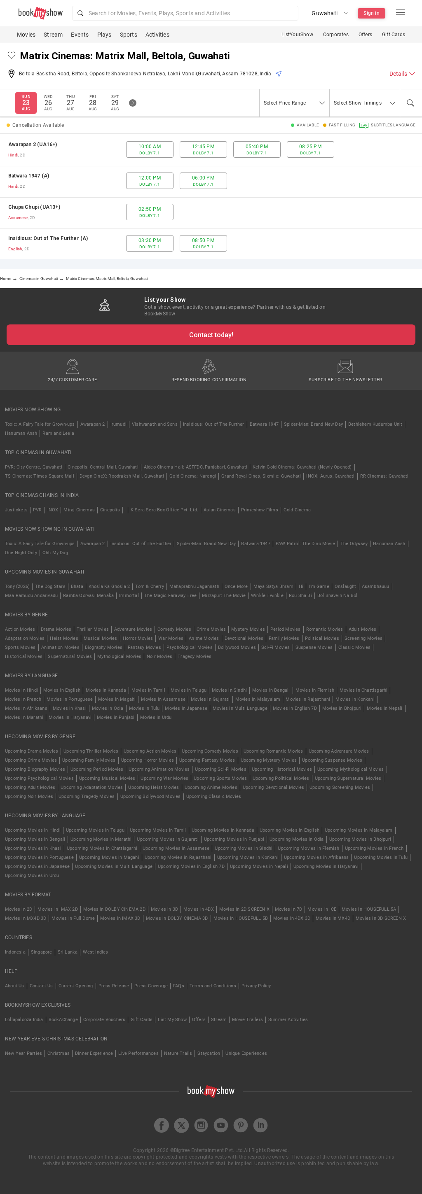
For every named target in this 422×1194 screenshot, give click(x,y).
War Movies (170, 638)
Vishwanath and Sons (155, 424)
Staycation (208, 1053)
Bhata (77, 586)
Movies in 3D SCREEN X (381, 918)
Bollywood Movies (237, 647)
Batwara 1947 (264, 424)
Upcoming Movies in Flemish (308, 848)
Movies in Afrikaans (26, 708)
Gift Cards (393, 34)
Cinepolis (110, 510)
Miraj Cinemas (79, 510)
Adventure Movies (133, 629)
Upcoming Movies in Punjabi (234, 839)
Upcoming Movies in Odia (297, 839)
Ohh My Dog (55, 552)
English (15, 249)
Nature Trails (178, 1053)
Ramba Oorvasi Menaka (88, 595)
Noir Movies (159, 656)
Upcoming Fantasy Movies (207, 760)
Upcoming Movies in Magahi (109, 857)
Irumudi (118, 424)
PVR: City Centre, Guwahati (33, 467)
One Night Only (21, 552)
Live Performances (138, 1053)
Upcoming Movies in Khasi (33, 848)
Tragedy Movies (194, 656)
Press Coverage (151, 986)
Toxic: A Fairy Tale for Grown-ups (40, 424)
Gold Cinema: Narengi (192, 476)
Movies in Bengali (271, 690)
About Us (14, 986)
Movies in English (61, 690)
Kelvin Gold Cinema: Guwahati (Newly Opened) (302, 467)
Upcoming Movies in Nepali (259, 866)
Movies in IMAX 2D (57, 909)
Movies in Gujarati (210, 699)
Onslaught (345, 586)
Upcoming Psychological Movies (39, 778)
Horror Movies (138, 638)
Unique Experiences (246, 1053)
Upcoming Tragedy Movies (87, 796)
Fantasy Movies (144, 647)
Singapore (41, 952)
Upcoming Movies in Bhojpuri (360, 839)
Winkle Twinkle (267, 595)
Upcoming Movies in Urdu (32, 875)
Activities (157, 34)
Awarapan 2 (92, 424)
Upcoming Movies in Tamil (158, 830)
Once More (236, 586)
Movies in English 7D (295, 708)
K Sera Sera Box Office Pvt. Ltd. (164, 510)
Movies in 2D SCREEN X (244, 909)
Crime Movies (211, 629)
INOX (53, 510)
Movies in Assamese (163, 699)
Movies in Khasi (70, 708)
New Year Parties (23, 1053)
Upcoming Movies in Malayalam (359, 830)
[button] (185, 13)
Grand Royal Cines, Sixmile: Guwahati (261, 476)
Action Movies (20, 629)
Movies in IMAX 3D (120, 918)
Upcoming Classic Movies (213, 796)
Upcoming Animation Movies (159, 769)
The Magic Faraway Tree (170, 595)
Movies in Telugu (188, 690)
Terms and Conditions (213, 986)
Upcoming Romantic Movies (273, 751)
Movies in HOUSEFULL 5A (369, 909)
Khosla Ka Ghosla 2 (109, 586)
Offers (365, 34)
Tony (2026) (17, 586)
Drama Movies (56, 629)
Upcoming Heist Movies (153, 787)
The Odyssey (354, 543)
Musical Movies (100, 638)
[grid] (211, 196)
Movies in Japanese (186, 708)
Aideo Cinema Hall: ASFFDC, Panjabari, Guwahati (195, 467)
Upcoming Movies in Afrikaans (316, 857)
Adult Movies (362, 629)
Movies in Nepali (384, 708)
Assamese (18, 217)
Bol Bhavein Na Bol (337, 595)
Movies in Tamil (148, 690)
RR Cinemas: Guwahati (384, 476)
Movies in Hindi (21, 690)
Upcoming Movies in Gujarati (167, 839)
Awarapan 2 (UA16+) (32, 144)
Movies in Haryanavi (70, 717)
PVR (37, 510)
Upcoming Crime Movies (31, 760)
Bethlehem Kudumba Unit (375, 424)
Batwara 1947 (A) (28, 176)
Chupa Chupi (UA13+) (34, 207)
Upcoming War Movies (164, 778)
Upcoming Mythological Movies (350, 769)
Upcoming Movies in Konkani (248, 857)
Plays (104, 34)
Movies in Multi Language (240, 708)
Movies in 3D (164, 909)
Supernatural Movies (70, 656)
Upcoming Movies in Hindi (33, 830)
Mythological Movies (119, 656)
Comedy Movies (174, 629)
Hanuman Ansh (21, 433)
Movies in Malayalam (258, 699)
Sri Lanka (68, 952)
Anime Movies (204, 638)
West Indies (95, 952)
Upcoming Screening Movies (339, 787)
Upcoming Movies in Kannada (223, 830)
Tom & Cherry (149, 586)
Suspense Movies (314, 647)
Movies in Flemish (314, 690)
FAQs (178, 986)
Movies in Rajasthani (308, 699)
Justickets (16, 510)
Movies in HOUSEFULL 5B (240, 918)
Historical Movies (23, 656)
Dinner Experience (94, 1053)
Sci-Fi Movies (275, 647)
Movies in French (23, 699)
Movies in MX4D (333, 918)
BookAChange (63, 1019)
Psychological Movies (189, 647)
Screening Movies (363, 638)
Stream (53, 34)
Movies (26, 34)
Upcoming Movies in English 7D (191, 866)
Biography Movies (103, 647)
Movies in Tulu (144, 708)
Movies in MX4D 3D (25, 918)
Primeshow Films (259, 510)
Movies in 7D (288, 909)
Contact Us (41, 986)
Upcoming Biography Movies (35, 769)
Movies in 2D (18, 909)
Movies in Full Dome (73, 918)
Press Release (113, 986)
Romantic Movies (324, 629)
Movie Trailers (247, 1019)
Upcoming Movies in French (374, 848)
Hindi (13, 155)
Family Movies (284, 638)
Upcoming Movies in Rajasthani (178, 857)
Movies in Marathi (24, 717)
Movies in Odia (108, 708)
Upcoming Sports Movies (220, 778)
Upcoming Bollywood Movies (150, 796)
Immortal (129, 595)
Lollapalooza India (24, 1019)
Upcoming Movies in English (289, 830)
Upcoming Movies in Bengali (35, 839)
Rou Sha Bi (300, 595)
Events (80, 34)
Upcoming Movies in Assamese (176, 848)
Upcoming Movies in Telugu (95, 830)
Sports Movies (20, 647)
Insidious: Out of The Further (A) (48, 238)
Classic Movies (354, 647)
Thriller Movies (93, 629)
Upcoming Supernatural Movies (348, 778)
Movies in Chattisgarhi (363, 690)
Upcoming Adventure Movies (339, 751)
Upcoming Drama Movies (31, 751)
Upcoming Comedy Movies (210, 751)
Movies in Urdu (156, 717)
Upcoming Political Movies (281, 778)
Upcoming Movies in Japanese (37, 866)
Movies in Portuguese (70, 699)
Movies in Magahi (117, 699)
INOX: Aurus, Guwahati (330, 476)
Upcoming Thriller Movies (90, 751)
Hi (301, 586)
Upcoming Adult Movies (30, 787)
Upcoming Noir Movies (29, 796)
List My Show (172, 1019)
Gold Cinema (297, 510)
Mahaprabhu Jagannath (194, 586)
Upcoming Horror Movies (147, 760)
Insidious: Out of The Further (213, 424)
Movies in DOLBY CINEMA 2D (114, 909)
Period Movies (285, 629)
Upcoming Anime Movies (211, 787)
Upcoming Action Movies (150, 751)
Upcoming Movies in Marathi (100, 839)
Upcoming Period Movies (96, 769)
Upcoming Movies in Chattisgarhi (102, 848)
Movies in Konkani (354, 699)
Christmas (58, 1053)
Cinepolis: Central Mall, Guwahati (103, 467)
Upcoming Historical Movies (282, 769)
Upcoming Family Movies (88, 760)
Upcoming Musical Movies (107, 778)
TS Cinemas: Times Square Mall (39, 476)
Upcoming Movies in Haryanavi (326, 866)
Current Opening (76, 986)
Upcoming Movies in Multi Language (113, 866)
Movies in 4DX (198, 909)
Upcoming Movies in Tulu (381, 857)
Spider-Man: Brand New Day (313, 424)
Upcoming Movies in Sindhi (243, 848)
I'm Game (319, 586)
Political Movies (322, 638)
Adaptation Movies (25, 638)
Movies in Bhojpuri (342, 708)
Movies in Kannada (106, 690)
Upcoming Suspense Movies (332, 760)
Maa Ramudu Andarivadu (31, 595)
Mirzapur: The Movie (224, 595)
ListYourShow (297, 34)
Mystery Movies (248, 629)
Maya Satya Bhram (273, 586)
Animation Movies (60, 647)
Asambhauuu (375, 586)
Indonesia (15, 952)
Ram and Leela (58, 433)
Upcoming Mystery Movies (269, 760)
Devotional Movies (244, 638)
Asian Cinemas (220, 510)
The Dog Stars (50, 586)
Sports (128, 34)
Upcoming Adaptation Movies (92, 787)
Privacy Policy (256, 986)
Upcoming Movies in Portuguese (39, 857)
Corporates (336, 34)
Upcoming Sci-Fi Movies (220, 769)
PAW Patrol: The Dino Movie (305, 543)
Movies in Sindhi (229, 690)
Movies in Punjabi (115, 717)
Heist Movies (64, 638)
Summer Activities (288, 1019)
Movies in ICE (321, 909)
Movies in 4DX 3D (291, 918)
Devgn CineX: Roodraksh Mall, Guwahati (122, 476)
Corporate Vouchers (104, 1019)
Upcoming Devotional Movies (273, 787)
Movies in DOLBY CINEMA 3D (177, 918)
